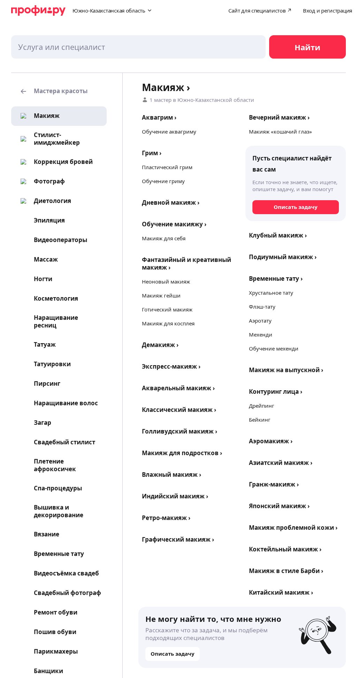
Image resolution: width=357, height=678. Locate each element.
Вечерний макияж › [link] (279, 117)
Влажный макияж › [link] (171, 474)
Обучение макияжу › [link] (174, 224)
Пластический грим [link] (167, 167)
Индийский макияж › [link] (175, 496)
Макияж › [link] (166, 87)
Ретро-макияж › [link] (166, 518)
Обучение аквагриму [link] (169, 131)
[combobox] (138, 47)
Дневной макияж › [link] (170, 202)
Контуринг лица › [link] (275, 391)
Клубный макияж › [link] (278, 235)
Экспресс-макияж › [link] (171, 366)
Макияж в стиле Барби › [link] (286, 571)
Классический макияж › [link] (179, 410)
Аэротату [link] (260, 320)
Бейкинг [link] (260, 419)
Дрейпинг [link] (261, 405)
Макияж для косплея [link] (168, 323)
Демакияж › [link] (160, 345)
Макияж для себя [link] (163, 238)
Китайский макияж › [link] (281, 592)
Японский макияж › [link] (279, 506)
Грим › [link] (151, 153)
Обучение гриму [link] (163, 181)
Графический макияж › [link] (178, 539)
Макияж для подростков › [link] (182, 453)
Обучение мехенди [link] (273, 348)
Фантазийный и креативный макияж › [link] (186, 263)
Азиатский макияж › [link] (280, 463)
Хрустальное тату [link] (271, 292)
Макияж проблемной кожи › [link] (293, 527)
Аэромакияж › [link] (271, 441)
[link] (38, 116)
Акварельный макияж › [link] (178, 388)
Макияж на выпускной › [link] (286, 370)
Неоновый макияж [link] (166, 281)
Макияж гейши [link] (161, 295)
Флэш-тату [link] (262, 306)
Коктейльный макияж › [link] (285, 549)
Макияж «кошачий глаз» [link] (280, 131)
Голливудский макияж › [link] (179, 431)
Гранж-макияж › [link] (274, 484)
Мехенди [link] (260, 334)
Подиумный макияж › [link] (283, 257)
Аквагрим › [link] (159, 117)
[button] (59, 91)
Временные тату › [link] (276, 278)
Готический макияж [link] (167, 309)
